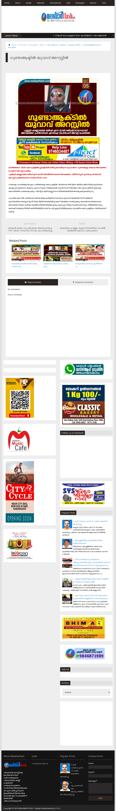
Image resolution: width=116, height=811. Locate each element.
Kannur (93, 3)
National (40, 3)
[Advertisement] (86, 723)
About (17, 3)
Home (6, 3)
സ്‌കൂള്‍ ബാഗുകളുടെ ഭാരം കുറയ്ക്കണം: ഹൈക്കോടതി (70, 35)
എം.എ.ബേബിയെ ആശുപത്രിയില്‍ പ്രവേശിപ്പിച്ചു (71, 790)
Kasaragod (80, 3)
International (55, 3)
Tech (104, 3)
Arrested (22, 45)
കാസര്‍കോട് (52, 45)
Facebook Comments (84, 282)
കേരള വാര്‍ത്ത (74, 45)
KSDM (57, 808)
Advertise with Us (41, 763)
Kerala (28, 3)
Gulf (68, 3)
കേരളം (62, 45)
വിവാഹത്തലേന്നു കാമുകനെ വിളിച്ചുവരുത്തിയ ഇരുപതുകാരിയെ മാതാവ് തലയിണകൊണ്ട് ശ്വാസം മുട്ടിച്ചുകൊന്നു (91, 562)
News (42, 45)
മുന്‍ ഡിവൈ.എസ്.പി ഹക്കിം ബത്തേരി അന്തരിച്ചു (71, 770)
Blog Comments (34, 282)
